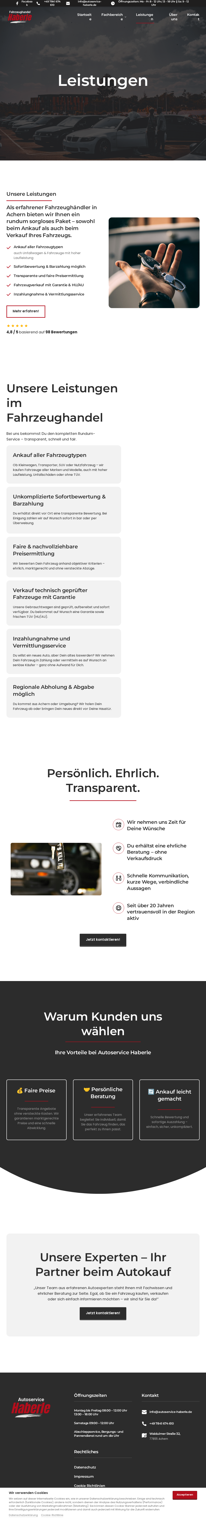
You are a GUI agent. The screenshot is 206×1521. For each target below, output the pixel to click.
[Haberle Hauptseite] (20, 17)
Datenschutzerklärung (23, 1515)
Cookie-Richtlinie (52, 1515)
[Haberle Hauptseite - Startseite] (31, 1407)
